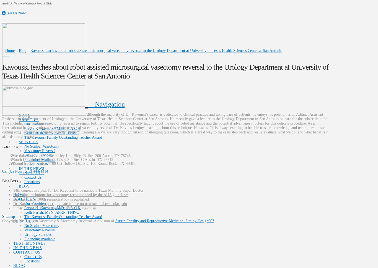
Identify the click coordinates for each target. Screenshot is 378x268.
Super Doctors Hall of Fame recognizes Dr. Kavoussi (54, 208)
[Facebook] (3, 21)
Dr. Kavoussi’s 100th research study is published (51, 199)
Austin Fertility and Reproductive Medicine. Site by (156, 221)
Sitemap (8, 216)
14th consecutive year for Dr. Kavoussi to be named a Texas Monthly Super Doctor (78, 190)
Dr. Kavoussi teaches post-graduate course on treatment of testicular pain (70, 204)
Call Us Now (16, 13)
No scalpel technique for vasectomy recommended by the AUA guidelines (70, 195)
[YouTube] (6, 21)
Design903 (206, 221)
